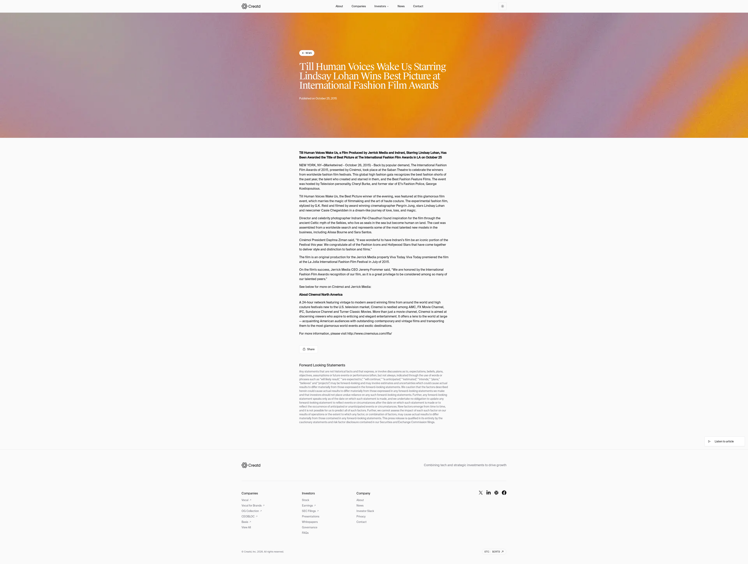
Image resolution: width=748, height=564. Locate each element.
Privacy (361, 516)
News (401, 6)
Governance (309, 527)
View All (246, 527)
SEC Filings (309, 511)
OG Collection (250, 511)
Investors (380, 6)
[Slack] (496, 492)
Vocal (245, 500)
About (339, 6)
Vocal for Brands (252, 505)
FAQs (305, 533)
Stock (305, 500)
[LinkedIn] (488, 492)
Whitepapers (310, 522)
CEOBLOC (248, 516)
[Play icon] (709, 441)
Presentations (310, 516)
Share (311, 349)
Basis (245, 522)
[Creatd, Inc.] (251, 465)
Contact (418, 6)
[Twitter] (480, 492)
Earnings (307, 505)
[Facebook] (504, 492)
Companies (359, 6)
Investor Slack (365, 511)
